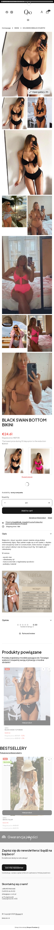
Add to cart (27, 510)
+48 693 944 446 (8, 889)
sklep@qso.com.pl (9, 894)
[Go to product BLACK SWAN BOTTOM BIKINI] (14, 461)
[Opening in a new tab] (6, 12)
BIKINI (17, 28)
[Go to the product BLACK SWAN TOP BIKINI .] (27, 696)
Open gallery (40, 92)
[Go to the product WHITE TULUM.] (27, 786)
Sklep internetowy (26, 927)
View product (27, 723)
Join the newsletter (14, 867)
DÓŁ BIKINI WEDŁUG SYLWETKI (34, 28)
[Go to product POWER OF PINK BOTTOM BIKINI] (40, 461)
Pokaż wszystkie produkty (11, 753)
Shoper (18, 914)
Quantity (5, 497)
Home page (6, 28)
